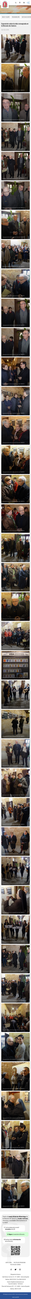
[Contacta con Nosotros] (24, 2)
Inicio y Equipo (5, 17)
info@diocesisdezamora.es (17, 1282)
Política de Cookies (15, 1264)
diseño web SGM (15, 1297)
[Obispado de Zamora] (5, 2)
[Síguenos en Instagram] (20, 1269)
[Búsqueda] (15, 2)
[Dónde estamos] (20, 2)
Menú (28, 3)
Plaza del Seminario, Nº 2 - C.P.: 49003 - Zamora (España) (15, 1286)
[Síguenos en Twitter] (15, 1269)
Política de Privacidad (19, 1262)
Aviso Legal (9, 1262)
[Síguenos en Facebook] (11, 1269)
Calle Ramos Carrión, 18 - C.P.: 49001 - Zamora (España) (15, 1277)
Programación (15, 17)
